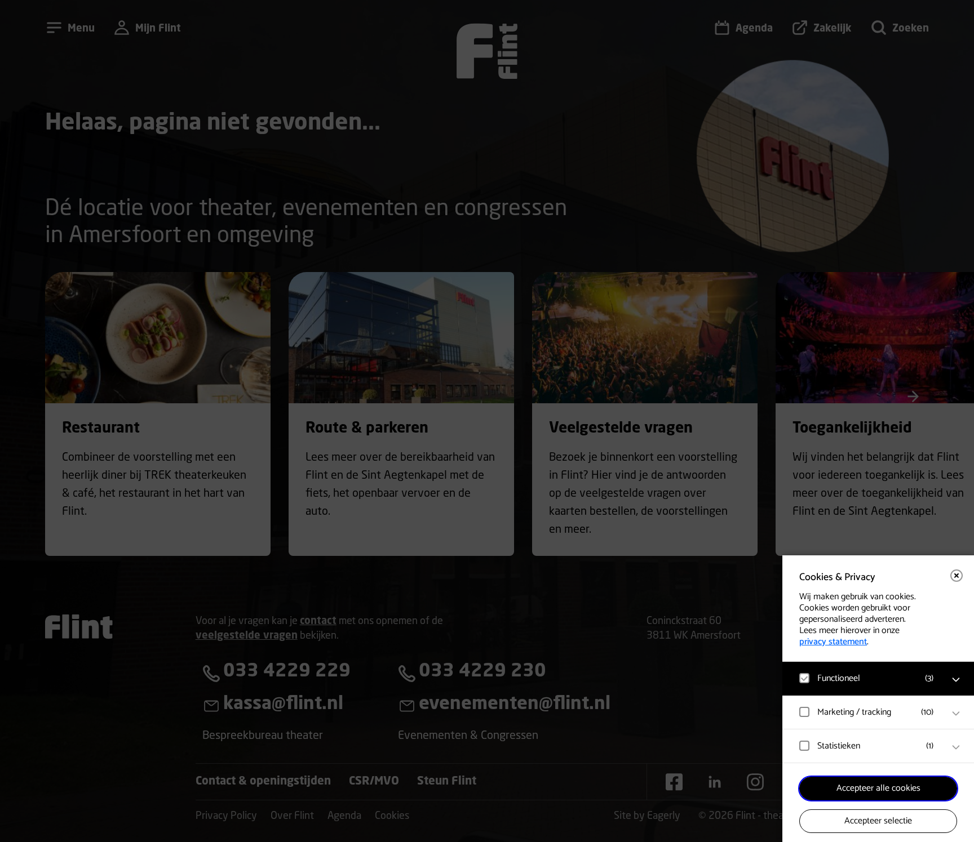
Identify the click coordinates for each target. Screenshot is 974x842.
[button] (867, 678)
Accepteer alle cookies (878, 788)
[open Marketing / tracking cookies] (956, 714)
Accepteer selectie (878, 820)
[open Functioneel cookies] (956, 680)
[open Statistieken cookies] (956, 747)
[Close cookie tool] (956, 575)
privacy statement (833, 641)
